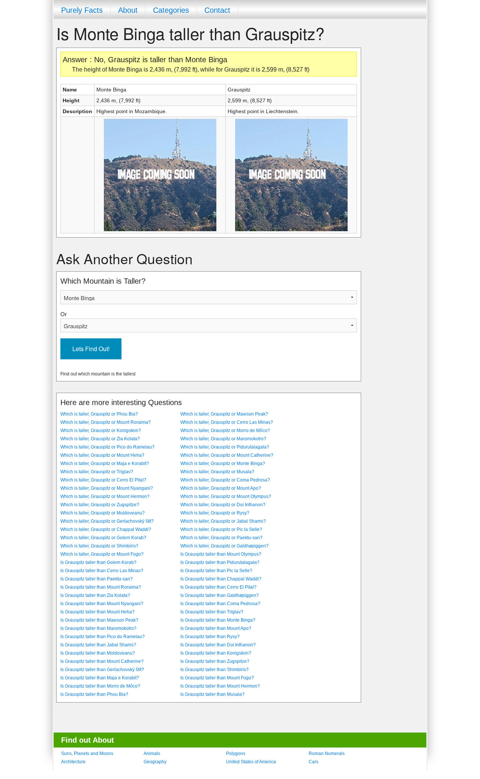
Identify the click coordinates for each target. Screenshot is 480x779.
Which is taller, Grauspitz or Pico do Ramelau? (107, 447)
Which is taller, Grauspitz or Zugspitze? (99, 504)
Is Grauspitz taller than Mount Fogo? (217, 677)
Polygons (235, 753)
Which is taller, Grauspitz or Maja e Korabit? (104, 463)
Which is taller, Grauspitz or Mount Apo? (220, 488)
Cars (313, 761)
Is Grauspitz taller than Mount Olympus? (220, 554)
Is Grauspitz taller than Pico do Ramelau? (102, 636)
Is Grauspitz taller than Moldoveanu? (97, 653)
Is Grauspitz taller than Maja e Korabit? (99, 677)
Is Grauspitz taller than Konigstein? (215, 653)
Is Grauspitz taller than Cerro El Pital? (218, 587)
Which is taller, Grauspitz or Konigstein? (100, 430)
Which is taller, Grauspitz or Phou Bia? (99, 414)
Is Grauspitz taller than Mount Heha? (97, 612)
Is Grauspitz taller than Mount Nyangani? (101, 603)
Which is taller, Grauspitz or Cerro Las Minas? (226, 422)
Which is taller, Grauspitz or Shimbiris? (99, 546)
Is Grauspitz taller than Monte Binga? (217, 620)
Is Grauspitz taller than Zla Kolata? (95, 595)
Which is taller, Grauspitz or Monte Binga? (222, 463)
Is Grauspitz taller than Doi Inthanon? (218, 644)
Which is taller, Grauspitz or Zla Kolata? (100, 438)
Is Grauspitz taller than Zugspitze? (214, 661)
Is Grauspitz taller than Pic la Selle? (216, 570)
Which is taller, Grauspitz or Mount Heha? (102, 455)
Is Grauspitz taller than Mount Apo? (215, 628)
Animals (152, 753)
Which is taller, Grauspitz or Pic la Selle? (221, 529)
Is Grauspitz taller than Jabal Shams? (98, 644)
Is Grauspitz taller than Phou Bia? (94, 694)
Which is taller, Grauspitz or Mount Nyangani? (106, 488)
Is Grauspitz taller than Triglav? (211, 612)
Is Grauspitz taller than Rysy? (210, 636)
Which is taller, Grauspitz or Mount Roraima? (105, 422)
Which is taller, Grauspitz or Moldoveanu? (102, 513)
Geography (155, 761)
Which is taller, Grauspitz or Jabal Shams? (223, 521)
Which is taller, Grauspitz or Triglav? (96, 471)
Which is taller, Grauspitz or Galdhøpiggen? (224, 546)
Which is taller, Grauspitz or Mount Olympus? (225, 496)
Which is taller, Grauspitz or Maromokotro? (223, 438)
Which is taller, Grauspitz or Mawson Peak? (224, 414)
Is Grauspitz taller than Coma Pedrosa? (220, 603)
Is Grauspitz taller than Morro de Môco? (100, 686)
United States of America (251, 761)
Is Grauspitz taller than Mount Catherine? (102, 661)
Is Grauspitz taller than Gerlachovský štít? (102, 669)
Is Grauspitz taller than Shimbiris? (214, 669)
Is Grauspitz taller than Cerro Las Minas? (101, 570)
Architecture (73, 761)
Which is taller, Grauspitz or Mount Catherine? (226, 455)
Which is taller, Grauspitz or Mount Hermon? (105, 496)
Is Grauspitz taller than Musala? (212, 694)
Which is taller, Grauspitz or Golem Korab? (103, 537)
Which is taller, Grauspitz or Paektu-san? (221, 537)
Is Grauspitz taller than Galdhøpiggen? (219, 595)
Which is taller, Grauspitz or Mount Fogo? (102, 554)
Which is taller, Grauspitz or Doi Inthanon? (223, 504)
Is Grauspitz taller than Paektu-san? (96, 579)
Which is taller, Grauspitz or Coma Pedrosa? (225, 480)
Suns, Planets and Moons (87, 753)
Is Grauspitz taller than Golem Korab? (98, 562)
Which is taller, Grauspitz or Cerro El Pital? (103, 480)
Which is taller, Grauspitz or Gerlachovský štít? (107, 521)
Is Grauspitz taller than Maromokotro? (98, 628)
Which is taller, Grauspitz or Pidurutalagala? (224, 447)
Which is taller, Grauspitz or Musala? (217, 471)
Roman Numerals (327, 753)
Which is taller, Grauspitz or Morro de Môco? (225, 430)
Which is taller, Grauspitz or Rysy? (214, 513)
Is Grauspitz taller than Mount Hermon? (220, 686)
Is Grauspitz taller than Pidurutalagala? (220, 562)
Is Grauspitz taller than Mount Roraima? (100, 587)
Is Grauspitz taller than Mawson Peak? (99, 620)
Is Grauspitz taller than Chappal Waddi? (220, 579)
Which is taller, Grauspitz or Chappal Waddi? (105, 529)
